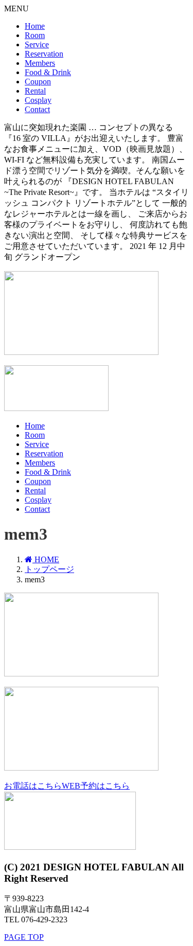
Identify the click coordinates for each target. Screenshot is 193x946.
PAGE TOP (24, 937)
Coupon (38, 81)
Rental (35, 90)
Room (35, 35)
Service (37, 44)
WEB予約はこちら (96, 785)
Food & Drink (48, 72)
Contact (37, 109)
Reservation (44, 53)
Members (40, 63)
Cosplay (38, 100)
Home (35, 26)
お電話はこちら (33, 785)
